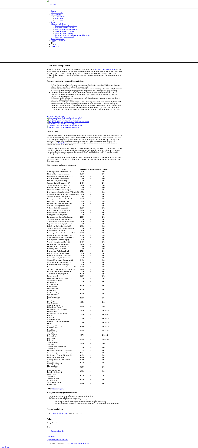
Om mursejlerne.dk (57, 431)
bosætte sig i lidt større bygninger (105, 69)
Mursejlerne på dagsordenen (60, 413)
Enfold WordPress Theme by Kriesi (77, 443)
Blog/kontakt (51, 436)
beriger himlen (63, 143)
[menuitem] (101, 11)
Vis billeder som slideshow (55, 116)
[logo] (51, 4)
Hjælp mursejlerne (57, 389)
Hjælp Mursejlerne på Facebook (57, 440)
